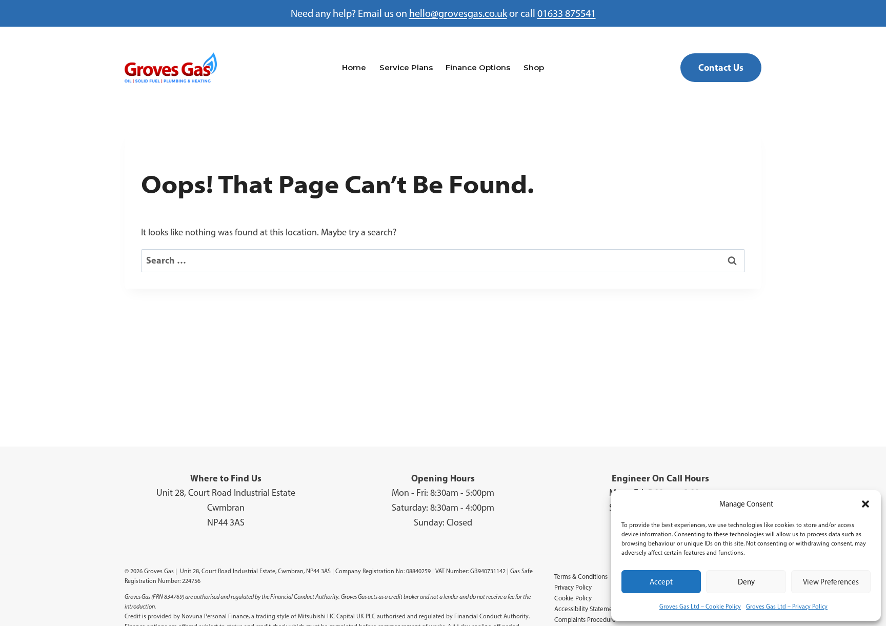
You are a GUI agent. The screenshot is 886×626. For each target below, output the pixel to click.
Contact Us (720, 67)
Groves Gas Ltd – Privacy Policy (787, 606)
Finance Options (478, 67)
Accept (661, 582)
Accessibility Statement (586, 609)
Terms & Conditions (581, 576)
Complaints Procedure (585, 619)
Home (354, 67)
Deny (746, 582)
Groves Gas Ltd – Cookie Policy (700, 606)
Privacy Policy (573, 587)
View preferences (831, 582)
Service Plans (406, 67)
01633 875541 (566, 13)
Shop (533, 67)
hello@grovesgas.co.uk (458, 13)
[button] (865, 504)
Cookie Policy (573, 598)
